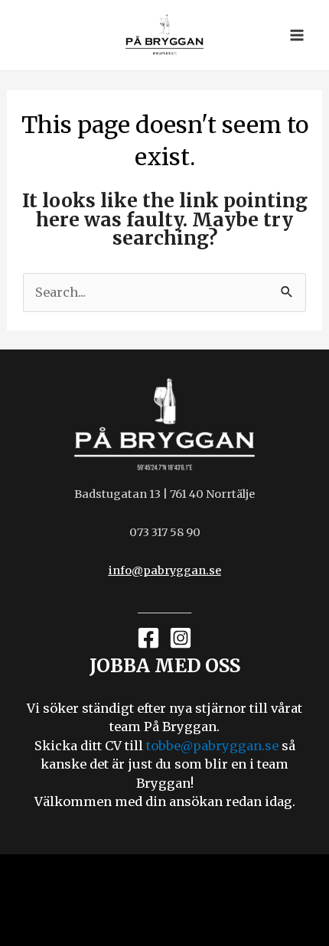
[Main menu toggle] (296, 35)
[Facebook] (148, 637)
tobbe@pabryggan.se (212, 745)
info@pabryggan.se (165, 570)
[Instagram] (180, 637)
